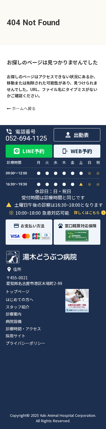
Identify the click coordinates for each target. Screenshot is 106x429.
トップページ (17, 291)
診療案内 (13, 314)
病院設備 (13, 321)
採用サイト (15, 336)
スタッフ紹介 (17, 307)
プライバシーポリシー (25, 343)
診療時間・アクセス (23, 328)
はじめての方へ (19, 299)
